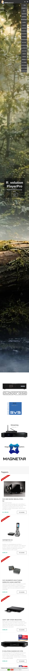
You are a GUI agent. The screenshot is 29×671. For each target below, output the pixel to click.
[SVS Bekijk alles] (14, 408)
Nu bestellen (21, 512)
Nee (12, 669)
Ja (8, 669)
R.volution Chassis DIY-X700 (12, 651)
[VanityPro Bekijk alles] (14, 386)
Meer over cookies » (18, 669)
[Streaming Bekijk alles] (14, 430)
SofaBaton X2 (7, 540)
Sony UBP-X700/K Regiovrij (12, 620)
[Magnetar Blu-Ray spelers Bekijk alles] (14, 451)
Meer (14, 16)
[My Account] (25, 1)
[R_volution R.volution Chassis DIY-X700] (14, 641)
